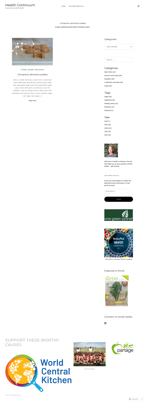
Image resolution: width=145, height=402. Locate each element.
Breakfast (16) (109, 107)
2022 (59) (107, 135)
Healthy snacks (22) (111, 103)
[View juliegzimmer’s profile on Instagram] (105, 323)
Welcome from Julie (76, 6)
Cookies (24, 70)
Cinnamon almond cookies (32, 74)
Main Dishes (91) (110, 72)
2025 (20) (107, 125)
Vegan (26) (108, 97)
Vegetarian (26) (109, 100)
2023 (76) (107, 131)
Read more (32, 101)
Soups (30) (108, 86)
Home (63, 6)
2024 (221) (108, 128)
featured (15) (108, 110)
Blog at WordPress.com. (13, 395)
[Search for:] (118, 59)
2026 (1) (107, 121)
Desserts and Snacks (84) (113, 75)
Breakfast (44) (109, 79)
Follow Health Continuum (111, 175)
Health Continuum (20, 5)
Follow (119, 199)
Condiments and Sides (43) (113, 82)
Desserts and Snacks (36, 70)
